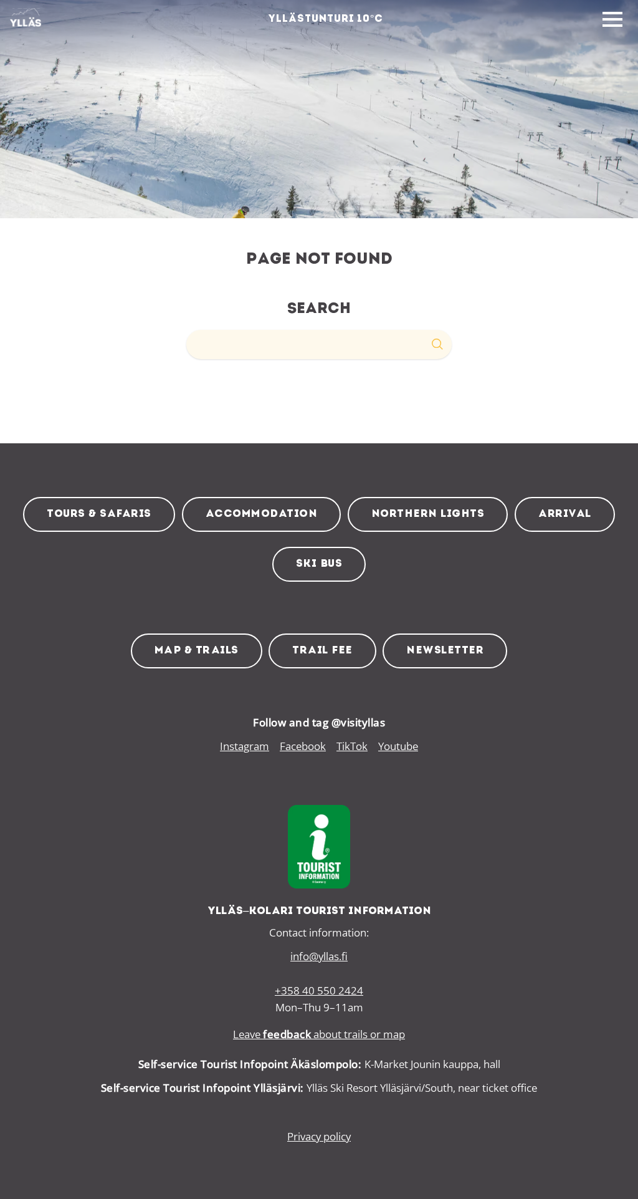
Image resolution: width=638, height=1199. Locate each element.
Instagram (244, 746)
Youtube (398, 746)
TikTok (352, 746)
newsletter (444, 650)
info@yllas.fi (319, 956)
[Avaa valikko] (612, 20)
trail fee (322, 650)
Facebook (303, 746)
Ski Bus (319, 564)
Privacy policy (319, 1136)
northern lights (428, 514)
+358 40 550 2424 (319, 990)
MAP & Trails (197, 650)
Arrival (564, 514)
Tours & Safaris (99, 514)
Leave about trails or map (319, 1034)
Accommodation (262, 514)
